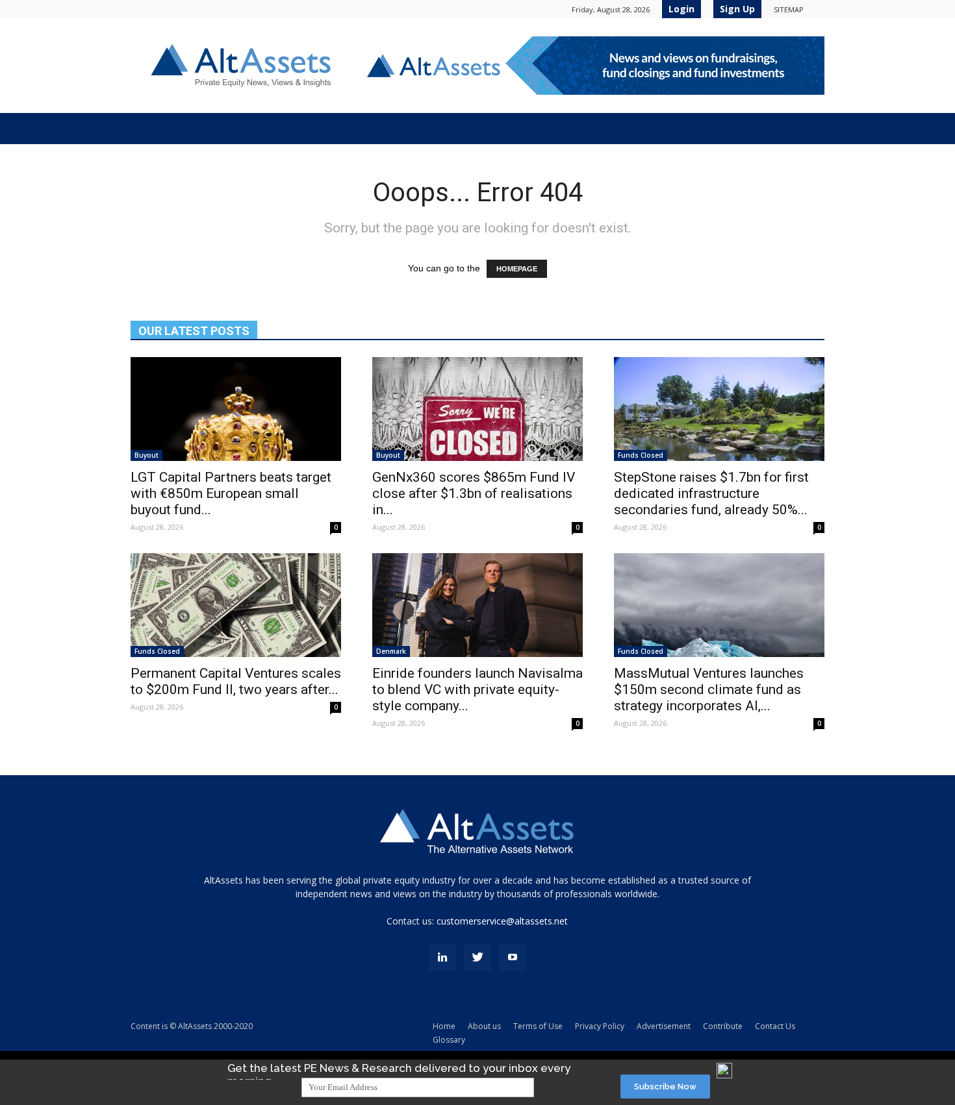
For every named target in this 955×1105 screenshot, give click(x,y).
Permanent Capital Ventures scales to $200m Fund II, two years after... (236, 681)
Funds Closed (640, 455)
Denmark (391, 651)
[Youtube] (513, 958)
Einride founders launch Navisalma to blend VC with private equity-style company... (477, 689)
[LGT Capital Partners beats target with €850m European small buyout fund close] (236, 409)
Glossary (449, 1039)
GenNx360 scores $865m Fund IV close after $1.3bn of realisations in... (473, 493)
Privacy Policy (599, 1026)
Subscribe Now (665, 1086)
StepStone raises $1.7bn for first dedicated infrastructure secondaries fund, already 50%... (711, 493)
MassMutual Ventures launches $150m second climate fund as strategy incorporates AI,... (709, 689)
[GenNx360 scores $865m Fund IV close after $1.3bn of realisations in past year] (477, 409)
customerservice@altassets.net (502, 921)
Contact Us (775, 1026)
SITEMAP (789, 9)
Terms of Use (538, 1026)
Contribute (723, 1026)
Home (444, 1026)
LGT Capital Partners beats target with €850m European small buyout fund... (231, 493)
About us (484, 1026)
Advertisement (664, 1026)
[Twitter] (477, 958)
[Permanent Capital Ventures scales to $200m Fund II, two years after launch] (236, 605)
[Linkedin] (442, 958)
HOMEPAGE (516, 269)
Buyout (146, 455)
